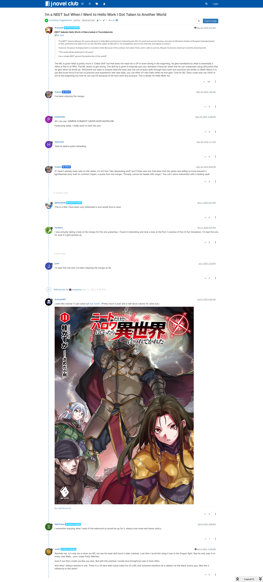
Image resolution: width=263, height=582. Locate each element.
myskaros (77, 289)
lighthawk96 (60, 203)
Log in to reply (211, 21)
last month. (95, 303)
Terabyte (59, 227)
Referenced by (61, 289)
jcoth (57, 263)
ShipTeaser (60, 524)
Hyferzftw (59, 142)
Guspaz (58, 92)
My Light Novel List (62, 508)
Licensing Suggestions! (60, 20)
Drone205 (59, 28)
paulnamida (60, 117)
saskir (57, 549)
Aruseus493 (60, 299)
